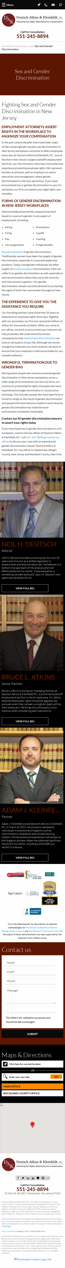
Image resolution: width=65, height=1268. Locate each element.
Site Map (6, 1226)
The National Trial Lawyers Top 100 (46, 931)
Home (5, 46)
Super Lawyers (17, 931)
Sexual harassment (12, 251)
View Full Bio (25, 588)
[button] (32, 1124)
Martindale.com (38, 1231)
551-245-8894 (32, 36)
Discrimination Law (22, 46)
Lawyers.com (22, 1231)
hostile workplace (23, 268)
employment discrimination (39, 338)
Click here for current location (25, 1064)
